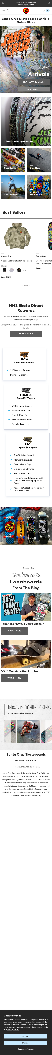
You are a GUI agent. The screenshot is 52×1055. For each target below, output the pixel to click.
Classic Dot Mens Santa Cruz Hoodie (16, 261)
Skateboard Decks (36, 82)
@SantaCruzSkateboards (28, 767)
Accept (25, 1036)
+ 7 (24, 270)
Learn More (30, 333)
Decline (25, 1043)
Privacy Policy (13, 1029)
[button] (3, 10)
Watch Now (14, 631)
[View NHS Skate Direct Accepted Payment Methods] (26, 5)
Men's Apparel (34, 89)
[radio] (4, 270)
